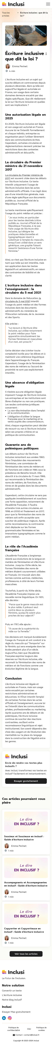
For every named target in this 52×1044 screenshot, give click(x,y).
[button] (48, 4)
